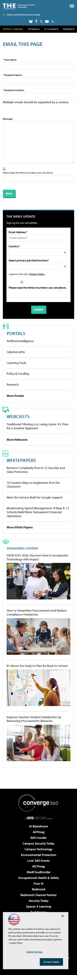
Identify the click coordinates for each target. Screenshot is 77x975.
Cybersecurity (16, 352)
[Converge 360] (38, 803)
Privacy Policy (37, 274)
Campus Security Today (39, 843)
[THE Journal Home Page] (19, 6)
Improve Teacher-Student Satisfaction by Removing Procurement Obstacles (34, 719)
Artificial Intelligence (20, 341)
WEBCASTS (18, 416)
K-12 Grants (51, 29)
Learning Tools (16, 363)
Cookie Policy (16, 942)
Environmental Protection (38, 855)
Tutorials (34, 29)
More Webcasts (17, 439)
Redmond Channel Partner (38, 895)
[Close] (63, 916)
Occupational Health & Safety (38, 878)
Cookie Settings (34, 951)
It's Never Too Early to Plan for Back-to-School (37, 666)
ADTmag (38, 832)
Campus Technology (38, 849)
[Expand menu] (72, 6)
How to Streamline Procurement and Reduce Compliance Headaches (37, 612)
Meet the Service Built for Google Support (34, 497)
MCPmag (38, 866)
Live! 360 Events (38, 861)
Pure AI (39, 883)
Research (68, 29)
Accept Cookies (51, 961)
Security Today (39, 901)
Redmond (38, 889)
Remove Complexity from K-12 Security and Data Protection (36, 470)
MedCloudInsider (38, 872)
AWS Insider (38, 838)
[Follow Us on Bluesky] (31, 21)
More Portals (15, 396)
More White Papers (20, 527)
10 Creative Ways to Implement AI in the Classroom (33, 485)
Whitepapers (21, 460)
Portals (16, 333)
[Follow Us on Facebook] (36, 21)
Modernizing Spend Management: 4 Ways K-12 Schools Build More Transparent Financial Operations (38, 512)
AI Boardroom (38, 826)
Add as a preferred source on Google (23, 14)
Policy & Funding (18, 373)
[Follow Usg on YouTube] (47, 21)
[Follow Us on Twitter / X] (41, 21)
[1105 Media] (38, 818)
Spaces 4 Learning (38, 906)
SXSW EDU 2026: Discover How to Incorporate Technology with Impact (37, 557)
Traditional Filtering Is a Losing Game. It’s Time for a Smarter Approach (37, 426)
